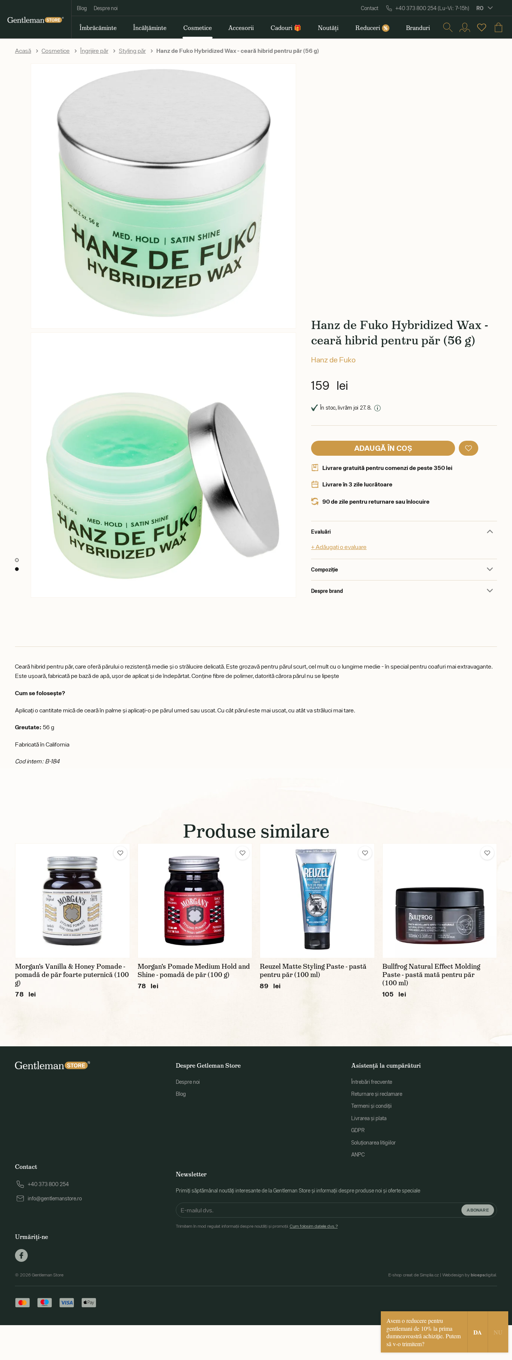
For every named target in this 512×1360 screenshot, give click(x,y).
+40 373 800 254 (48, 1184)
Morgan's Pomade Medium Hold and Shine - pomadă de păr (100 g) (194, 970)
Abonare (478, 1209)
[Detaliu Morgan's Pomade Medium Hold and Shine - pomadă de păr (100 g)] (195, 900)
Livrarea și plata (368, 1118)
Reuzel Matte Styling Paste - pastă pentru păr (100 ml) (313, 970)
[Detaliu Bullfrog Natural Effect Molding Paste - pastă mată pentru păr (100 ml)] (439, 900)
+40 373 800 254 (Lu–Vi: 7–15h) (432, 8)
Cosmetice (56, 50)
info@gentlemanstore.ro (55, 1198)
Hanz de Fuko (333, 359)
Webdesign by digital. (469, 1275)
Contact (369, 8)
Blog (82, 8)
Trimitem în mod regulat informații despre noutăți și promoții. (257, 1226)
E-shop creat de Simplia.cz (413, 1275)
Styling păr (132, 50)
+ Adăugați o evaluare (339, 546)
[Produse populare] (482, 27)
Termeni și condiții (371, 1106)
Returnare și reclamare (376, 1094)
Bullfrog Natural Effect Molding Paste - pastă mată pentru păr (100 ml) (431, 974)
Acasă (23, 50)
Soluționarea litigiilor (373, 1143)
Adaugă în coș (383, 448)
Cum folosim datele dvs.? (314, 1226)
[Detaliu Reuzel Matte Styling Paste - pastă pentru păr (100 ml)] (317, 900)
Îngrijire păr (94, 50)
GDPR (358, 1130)
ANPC (358, 1155)
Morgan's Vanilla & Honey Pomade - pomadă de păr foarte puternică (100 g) (72, 974)
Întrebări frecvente (371, 1082)
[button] (468, 448)
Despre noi (106, 8)
